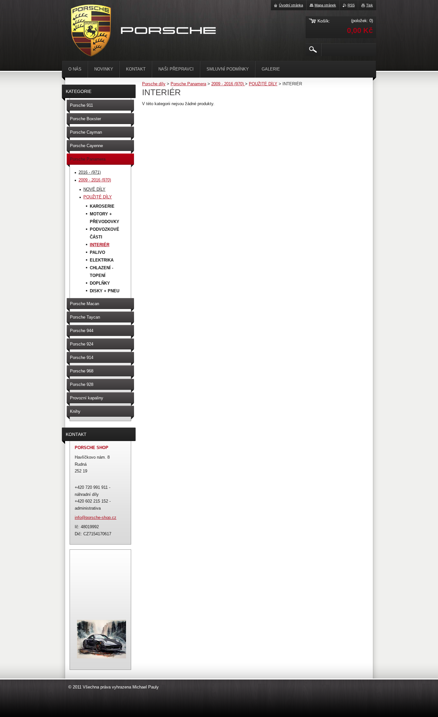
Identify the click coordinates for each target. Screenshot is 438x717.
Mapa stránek (325, 5)
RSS (351, 5)
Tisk (369, 5)
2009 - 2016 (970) (228, 83)
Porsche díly (153, 83)
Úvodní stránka (291, 5)
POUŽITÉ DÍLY (263, 83)
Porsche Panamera (188, 83)
